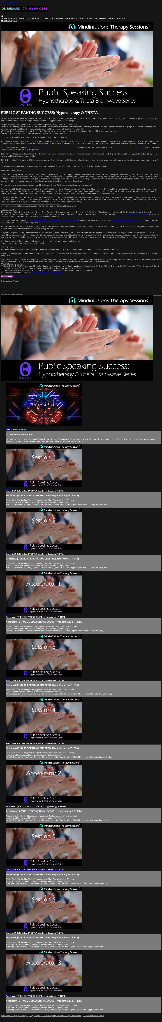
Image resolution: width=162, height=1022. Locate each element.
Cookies (74, 1016)
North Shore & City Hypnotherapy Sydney (47, 272)
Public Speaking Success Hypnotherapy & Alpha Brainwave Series (52, 147)
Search (11, 18)
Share (25, 276)
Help (57, 1016)
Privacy (67, 1016)
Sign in (122, 18)
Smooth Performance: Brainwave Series (127, 147)
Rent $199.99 (7, 276)
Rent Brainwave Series (79, 18)
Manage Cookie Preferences (88, 1016)
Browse (4, 18)
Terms (61, 1016)
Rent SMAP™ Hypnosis (24, 18)
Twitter (44, 1016)
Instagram (51, 1016)
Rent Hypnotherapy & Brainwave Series (52, 18)
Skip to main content (8, 2)
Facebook (37, 1016)
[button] (2, 16)
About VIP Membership (99, 18)
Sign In (14, 21)
